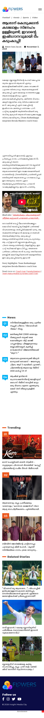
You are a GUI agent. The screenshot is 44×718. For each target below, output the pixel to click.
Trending (14, 427)
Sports (26, 18)
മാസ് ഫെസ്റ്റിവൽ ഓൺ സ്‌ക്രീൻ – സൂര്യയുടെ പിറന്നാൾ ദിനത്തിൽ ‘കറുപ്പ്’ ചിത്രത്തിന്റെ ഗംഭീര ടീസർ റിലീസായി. (21, 465)
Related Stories (18, 556)
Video (34, 18)
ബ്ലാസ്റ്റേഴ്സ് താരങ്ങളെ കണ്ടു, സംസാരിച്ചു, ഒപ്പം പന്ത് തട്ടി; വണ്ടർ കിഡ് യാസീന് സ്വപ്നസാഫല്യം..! (19, 667)
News (11, 317)
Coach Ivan (21, 271)
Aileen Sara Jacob (13, 47)
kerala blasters (33, 271)
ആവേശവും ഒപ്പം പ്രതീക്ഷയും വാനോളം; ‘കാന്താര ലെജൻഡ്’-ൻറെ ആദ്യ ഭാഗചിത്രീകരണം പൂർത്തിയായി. (20, 506)
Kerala (16, 18)
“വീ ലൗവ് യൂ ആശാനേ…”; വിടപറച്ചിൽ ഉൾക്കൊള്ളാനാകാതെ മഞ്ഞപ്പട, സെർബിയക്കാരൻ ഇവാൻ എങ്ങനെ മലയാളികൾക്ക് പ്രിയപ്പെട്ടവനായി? (21, 592)
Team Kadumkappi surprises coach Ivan (20, 273)
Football (6, 18)
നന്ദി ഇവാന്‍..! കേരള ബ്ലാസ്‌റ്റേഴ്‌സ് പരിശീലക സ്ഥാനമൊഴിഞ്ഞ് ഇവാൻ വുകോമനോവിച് (20, 630)
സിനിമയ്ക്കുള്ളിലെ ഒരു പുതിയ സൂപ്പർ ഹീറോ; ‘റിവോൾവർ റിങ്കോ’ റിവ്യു (25, 326)
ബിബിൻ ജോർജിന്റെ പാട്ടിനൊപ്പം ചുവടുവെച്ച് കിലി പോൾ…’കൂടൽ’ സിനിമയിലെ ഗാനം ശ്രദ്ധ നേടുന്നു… (19, 547)
